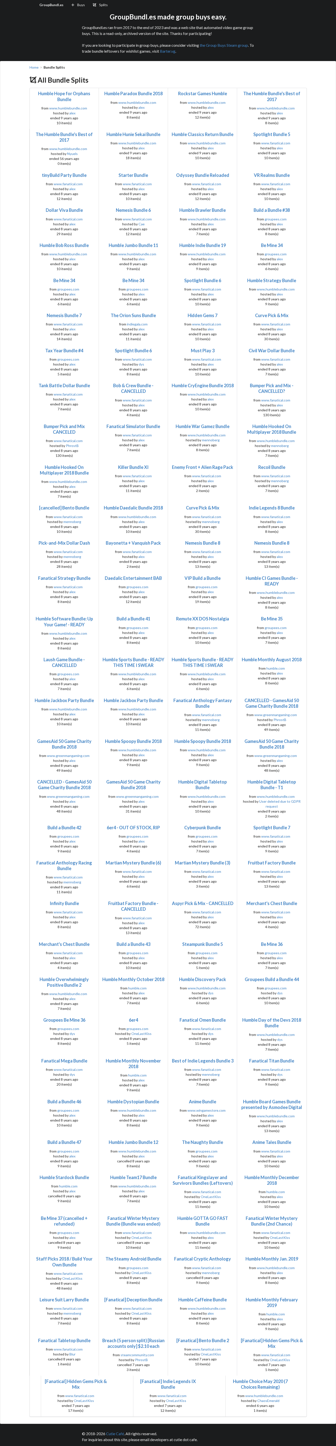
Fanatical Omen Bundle (203, 1020)
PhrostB (72, 446)
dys (141, 364)
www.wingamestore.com (206, 1110)
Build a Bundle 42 (64, 827)
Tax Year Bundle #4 (64, 350)
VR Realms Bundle (272, 175)
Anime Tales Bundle (271, 1142)
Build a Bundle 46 (64, 1101)
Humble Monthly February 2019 (272, 1302)
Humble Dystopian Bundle (133, 1101)
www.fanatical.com (275, 143)
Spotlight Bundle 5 (271, 134)
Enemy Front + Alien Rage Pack (202, 467)
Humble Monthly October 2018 (133, 979)
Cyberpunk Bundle (202, 827)
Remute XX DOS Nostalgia (202, 618)
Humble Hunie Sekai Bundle (133, 134)
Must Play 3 (202, 350)
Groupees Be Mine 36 (64, 1020)
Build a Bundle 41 (133, 618)
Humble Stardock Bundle (64, 1177)
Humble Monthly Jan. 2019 (271, 1258)
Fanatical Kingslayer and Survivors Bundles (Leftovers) (203, 1180)
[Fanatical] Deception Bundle (133, 1299)
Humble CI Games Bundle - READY (272, 580)
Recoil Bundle (271, 467)
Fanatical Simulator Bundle (133, 426)
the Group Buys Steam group (224, 45)
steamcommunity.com (137, 1355)
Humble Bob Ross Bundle (64, 245)
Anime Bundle (202, 1101)
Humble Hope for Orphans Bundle (64, 96)
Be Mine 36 (272, 944)
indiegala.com (137, 324)
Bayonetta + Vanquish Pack (133, 543)
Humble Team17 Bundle (133, 1177)
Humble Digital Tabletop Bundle (202, 784)
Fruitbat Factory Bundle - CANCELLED (133, 906)
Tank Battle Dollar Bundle (64, 385)
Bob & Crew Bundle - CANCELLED (133, 388)
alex (72, 113)
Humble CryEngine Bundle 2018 (203, 385)
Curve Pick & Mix (272, 315)
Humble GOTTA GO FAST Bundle (202, 1221)
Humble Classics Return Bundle (202, 134)
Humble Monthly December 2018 (271, 1180)
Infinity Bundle (64, 903)
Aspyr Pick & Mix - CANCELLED (202, 903)
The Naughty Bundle (202, 1142)
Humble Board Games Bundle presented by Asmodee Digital (271, 1104)
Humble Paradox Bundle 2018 (133, 93)
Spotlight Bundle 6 (202, 280)
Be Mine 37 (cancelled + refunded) (64, 1221)
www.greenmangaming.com (275, 715)
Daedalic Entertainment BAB (133, 578)
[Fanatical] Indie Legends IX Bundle (168, 1384)
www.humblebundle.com (68, 108)
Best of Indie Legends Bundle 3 (202, 1060)
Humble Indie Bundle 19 (202, 245)
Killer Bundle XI (133, 467)
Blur (72, 1354)
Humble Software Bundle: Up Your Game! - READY (64, 621)
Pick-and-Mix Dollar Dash (64, 543)
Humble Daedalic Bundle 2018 (133, 507)
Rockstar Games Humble (202, 93)
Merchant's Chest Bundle (271, 903)
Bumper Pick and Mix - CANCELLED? (271, 388)
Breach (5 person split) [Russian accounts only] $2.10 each (133, 1343)
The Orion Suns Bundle (133, 315)
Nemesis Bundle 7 (64, 315)
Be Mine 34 (272, 245)
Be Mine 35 (272, 618)
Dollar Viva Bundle (64, 210)
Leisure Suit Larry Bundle (64, 1299)
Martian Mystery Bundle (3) (202, 862)
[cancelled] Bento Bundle (64, 507)
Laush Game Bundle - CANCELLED (64, 662)
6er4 (133, 1020)
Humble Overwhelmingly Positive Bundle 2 (64, 982)
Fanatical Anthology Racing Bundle (64, 865)
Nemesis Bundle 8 (202, 543)
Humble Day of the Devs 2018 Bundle (271, 1022)
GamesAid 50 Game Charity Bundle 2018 (64, 744)
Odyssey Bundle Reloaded (202, 175)
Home (34, 67)
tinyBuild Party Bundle (64, 175)
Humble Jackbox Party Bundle (64, 700)
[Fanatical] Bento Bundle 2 (202, 1340)
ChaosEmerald (268, 1401)
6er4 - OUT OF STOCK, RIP (133, 827)
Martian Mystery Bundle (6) (133, 862)
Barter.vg (167, 51)
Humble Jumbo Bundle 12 (133, 1142)
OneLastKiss (141, 1033)
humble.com (275, 668)
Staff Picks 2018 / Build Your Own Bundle (64, 1261)
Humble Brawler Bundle (202, 210)
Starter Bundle (133, 175)
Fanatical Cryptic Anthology (202, 1258)
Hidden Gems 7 (202, 315)
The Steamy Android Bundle (133, 1258)
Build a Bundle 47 (64, 1142)
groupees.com (276, 219)
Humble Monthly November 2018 (133, 1063)
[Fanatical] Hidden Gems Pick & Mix (272, 1343)
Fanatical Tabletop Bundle (64, 1340)
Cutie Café (115, 1433)
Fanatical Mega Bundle (64, 1060)
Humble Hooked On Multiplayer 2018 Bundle (271, 429)
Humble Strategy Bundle (271, 280)
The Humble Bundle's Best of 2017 (271, 96)
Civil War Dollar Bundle (272, 350)
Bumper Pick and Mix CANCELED (64, 429)
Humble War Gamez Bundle (202, 426)
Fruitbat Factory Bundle (272, 862)
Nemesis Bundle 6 (133, 210)
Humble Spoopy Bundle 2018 (133, 741)
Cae (141, 224)
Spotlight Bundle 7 (271, 827)
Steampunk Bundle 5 (202, 944)
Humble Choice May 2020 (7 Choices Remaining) (260, 1384)
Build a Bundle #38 (272, 210)
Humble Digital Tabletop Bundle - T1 (271, 784)
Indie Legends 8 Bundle (272, 507)
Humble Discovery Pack (202, 979)
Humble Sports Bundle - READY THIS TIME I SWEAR (133, 662)
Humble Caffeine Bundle (202, 1299)
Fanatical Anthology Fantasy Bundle (202, 703)
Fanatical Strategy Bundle (64, 578)
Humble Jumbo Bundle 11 (133, 245)
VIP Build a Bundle (202, 578)
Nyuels (72, 154)
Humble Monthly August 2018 (272, 659)
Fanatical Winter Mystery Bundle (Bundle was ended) (133, 1221)
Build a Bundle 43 (133, 944)
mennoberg (211, 440)
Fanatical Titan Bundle (271, 1060)
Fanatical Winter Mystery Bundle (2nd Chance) (272, 1221)
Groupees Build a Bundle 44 (272, 979)
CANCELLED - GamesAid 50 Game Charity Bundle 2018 (271, 703)
